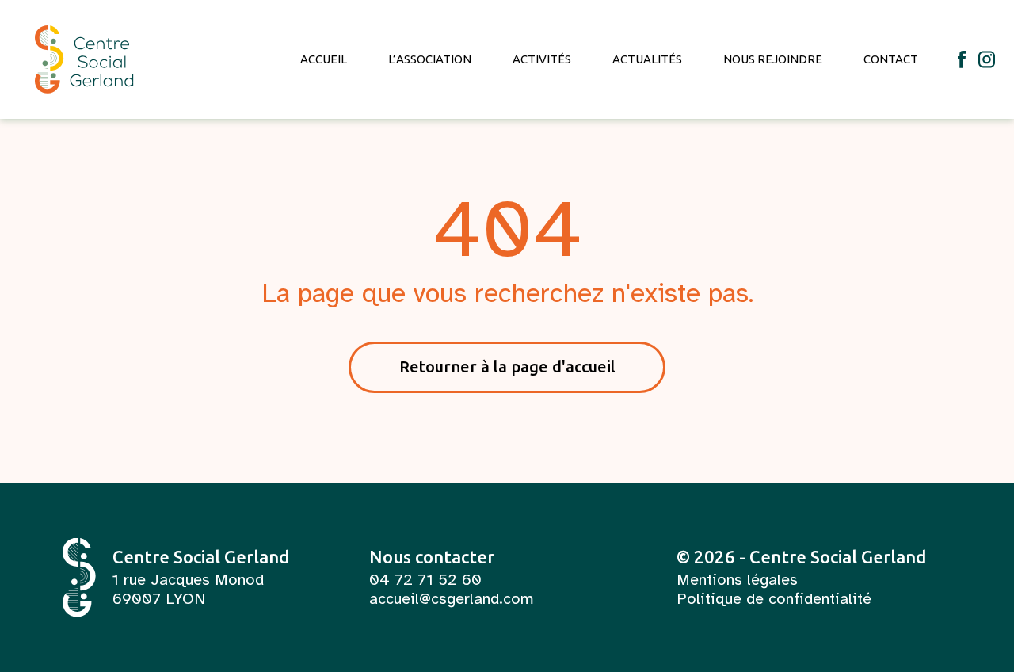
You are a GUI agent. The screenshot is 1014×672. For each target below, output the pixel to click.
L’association (429, 59)
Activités (542, 59)
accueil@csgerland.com (451, 599)
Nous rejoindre (772, 59)
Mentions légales (737, 580)
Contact (890, 59)
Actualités (647, 59)
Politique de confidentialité (774, 599)
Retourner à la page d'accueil (507, 366)
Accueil (323, 59)
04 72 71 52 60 (425, 580)
